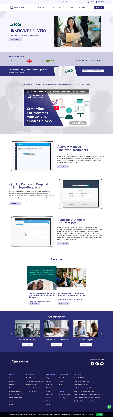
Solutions (51, 7)
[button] (11, 334)
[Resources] (96, 2)
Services (61, 7)
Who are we (82, 7)
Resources (101, 1)
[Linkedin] (92, 363)
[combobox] (74, 2)
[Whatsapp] (97, 363)
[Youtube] (102, 363)
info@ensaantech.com (96, 359)
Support (92, 1)
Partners (71, 7)
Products (41, 7)
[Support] (88, 2)
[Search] (61, 2)
